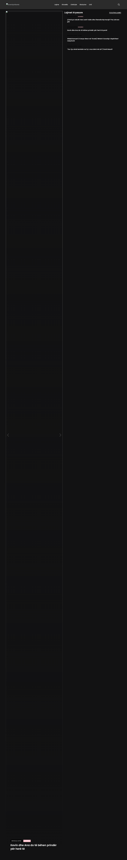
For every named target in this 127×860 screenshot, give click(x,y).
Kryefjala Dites (16, 837)
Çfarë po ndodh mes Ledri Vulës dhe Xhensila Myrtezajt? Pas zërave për (93, 21)
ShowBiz (65, 5)
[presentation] (8, 435)
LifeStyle (74, 5)
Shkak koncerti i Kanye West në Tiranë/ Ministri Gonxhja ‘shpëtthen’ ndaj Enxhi (93, 40)
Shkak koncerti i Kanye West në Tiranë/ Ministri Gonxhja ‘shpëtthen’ (31, 845)
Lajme (56, 5)
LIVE (90, 5)
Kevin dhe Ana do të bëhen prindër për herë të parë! (87, 30)
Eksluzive (83, 5)
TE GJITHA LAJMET (115, 13)
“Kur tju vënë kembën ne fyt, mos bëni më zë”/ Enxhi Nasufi (89, 49)
